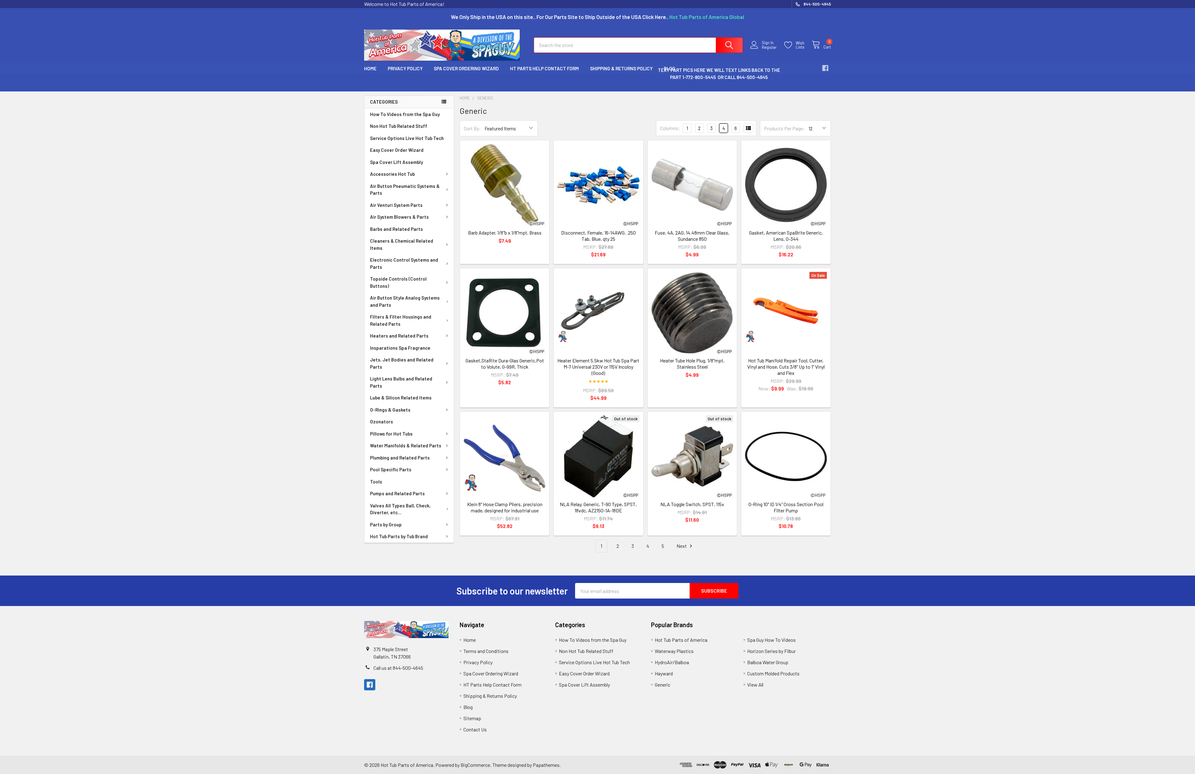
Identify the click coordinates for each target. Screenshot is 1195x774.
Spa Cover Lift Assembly (396, 162)
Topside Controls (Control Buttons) (398, 282)
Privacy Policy (405, 68)
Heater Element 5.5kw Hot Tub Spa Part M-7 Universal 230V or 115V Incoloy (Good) (598, 366)
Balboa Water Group (767, 662)
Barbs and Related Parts (396, 229)
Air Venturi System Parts (396, 205)
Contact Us (475, 729)
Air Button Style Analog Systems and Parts (405, 301)
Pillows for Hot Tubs (391, 433)
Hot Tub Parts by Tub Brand (399, 536)
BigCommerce (475, 765)
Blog (468, 707)
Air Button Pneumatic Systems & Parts (405, 189)
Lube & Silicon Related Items (401, 397)
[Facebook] (825, 68)
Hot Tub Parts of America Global (706, 17)
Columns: (670, 128)
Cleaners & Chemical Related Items (401, 244)
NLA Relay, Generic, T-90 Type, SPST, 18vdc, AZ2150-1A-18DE (598, 507)
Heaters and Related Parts (399, 335)
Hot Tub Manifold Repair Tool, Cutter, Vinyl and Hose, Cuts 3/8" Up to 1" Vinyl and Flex (786, 366)
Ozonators (381, 421)
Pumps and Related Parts (397, 493)
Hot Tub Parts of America (681, 640)
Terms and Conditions (485, 651)
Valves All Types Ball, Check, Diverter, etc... (400, 509)
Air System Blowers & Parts (399, 217)
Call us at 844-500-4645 (398, 668)
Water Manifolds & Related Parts (405, 445)
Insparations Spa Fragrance (400, 348)
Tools (376, 481)
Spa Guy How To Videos (771, 640)
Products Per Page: (784, 128)
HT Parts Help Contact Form (544, 68)
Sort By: (472, 128)
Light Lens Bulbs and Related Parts (401, 382)
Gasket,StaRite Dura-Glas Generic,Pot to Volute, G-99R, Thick (505, 363)
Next (682, 546)
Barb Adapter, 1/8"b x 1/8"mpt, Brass (504, 232)
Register (769, 47)
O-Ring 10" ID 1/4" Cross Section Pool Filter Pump (785, 507)
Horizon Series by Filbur (771, 651)
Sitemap (472, 718)
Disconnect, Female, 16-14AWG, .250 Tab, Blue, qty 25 (598, 236)
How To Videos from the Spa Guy (405, 114)
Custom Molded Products (773, 673)
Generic (662, 685)
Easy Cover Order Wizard (397, 150)
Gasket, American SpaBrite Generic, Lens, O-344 (786, 236)
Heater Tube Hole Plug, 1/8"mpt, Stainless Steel (692, 363)
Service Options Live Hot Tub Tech (407, 138)
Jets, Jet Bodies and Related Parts (401, 363)
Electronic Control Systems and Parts (404, 263)
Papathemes (546, 765)
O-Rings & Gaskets (390, 410)
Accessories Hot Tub (392, 174)
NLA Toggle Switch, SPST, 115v (692, 504)
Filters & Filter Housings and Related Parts (400, 320)
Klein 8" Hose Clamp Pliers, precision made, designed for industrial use (504, 507)
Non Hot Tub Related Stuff (398, 126)
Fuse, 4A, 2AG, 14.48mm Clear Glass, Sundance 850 (692, 236)
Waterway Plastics (674, 651)
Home (370, 68)
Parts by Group (386, 524)
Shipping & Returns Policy (621, 68)
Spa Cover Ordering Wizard (466, 68)
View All (755, 685)
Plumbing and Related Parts (400, 457)
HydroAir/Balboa (672, 662)
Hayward (664, 673)
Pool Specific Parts (390, 469)
